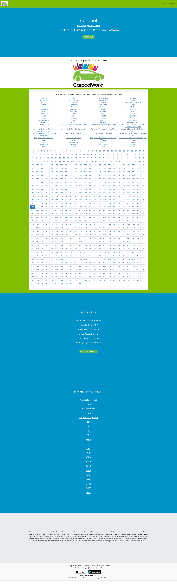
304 (128, 189)
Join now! (88, 37)
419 (104, 207)
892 (71, 277)
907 (143, 277)
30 (140, 151)
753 (95, 256)
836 (32, 270)
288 (52, 189)
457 (56, 214)
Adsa (103, 118)
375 (124, 200)
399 (124, 203)
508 (71, 221)
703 (85, 249)
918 (80, 280)
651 (66, 242)
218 (61, 179)
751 (85, 256)
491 (104, 217)
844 (71, 270)
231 (124, 179)
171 (66, 172)
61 (32, 158)
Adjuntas (103, 111)
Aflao (103, 147)
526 (42, 224)
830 (119, 266)
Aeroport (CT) (44, 125)
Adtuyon (133, 118)
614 (119, 235)
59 (139, 154)
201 (95, 175)
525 (37, 224)
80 (107, 158)
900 (109, 277)
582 (80, 231)
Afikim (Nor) (103, 144)
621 (37, 238)
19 (96, 151)
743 (47, 256)
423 (124, 207)
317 (76, 193)
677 (76, 245)
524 (32, 224)
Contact (86, 566)
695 (47, 249)
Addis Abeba (44, 100)
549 (37, 228)
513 (95, 221)
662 (119, 242)
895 (85, 277)
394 (100, 203)
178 (100, 172)
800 (90, 263)
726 (80, 252)
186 (138, 172)
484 (71, 217)
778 (100, 259)
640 (128, 238)
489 (95, 217)
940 (71, 284)
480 (52, 217)
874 (100, 273)
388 (71, 203)
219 (66, 179)
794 (61, 263)
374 (119, 200)
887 (47, 277)
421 (114, 207)
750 (80, 256)
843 (66, 270)
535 (85, 224)
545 (133, 224)
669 (37, 245)
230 (119, 179)
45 (84, 154)
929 (133, 280)
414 (80, 207)
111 (125, 161)
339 (66, 196)
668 (32, 245)
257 (133, 182)
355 (143, 196)
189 (37, 175)
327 (124, 193)
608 (90, 235)
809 (133, 263)
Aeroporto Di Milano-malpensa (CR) (103, 125)
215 (47, 179)
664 (128, 242)
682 (100, 245)
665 (133, 242)
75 (88, 158)
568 (128, 228)
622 (42, 238)
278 (119, 186)
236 (32, 182)
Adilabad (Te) (44, 109)
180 (109, 172)
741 (37, 256)
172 (71, 172)
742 (42, 256)
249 (95, 182)
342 (80, 196)
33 (36, 154)
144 (52, 168)
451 (143, 210)
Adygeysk (44, 122)
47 (92, 154)
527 (47, 224)
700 (71, 249)
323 (104, 193)
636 (109, 238)
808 (128, 263)
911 (47, 280)
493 (114, 217)
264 (52, 186)
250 (100, 182)
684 (109, 245)
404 (32, 207)
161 (133, 168)
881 (133, 273)
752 (90, 256)
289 (56, 189)
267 (66, 186)
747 (66, 256)
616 (128, 235)
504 (52, 221)
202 (100, 175)
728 (90, 252)
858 (138, 270)
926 (119, 280)
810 (138, 263)
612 (109, 235)
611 (104, 235)
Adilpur (103, 109)
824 (90, 266)
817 (56, 266)
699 (66, 249)
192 (52, 175)
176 (90, 172)
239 (47, 182)
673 (56, 245)
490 (100, 217)
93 (44, 161)
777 (95, 259)
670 (42, 245)
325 (114, 193)
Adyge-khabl (133, 120)
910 (42, 280)
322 (100, 193)
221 (76, 179)
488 (90, 217)
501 (37, 221)
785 (133, 259)
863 (47, 273)
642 (138, 238)
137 (133, 165)
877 (114, 273)
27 (128, 151)
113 (134, 161)
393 (95, 203)
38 (56, 154)
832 (128, 266)
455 (47, 214)
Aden (44, 105)
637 (114, 238)
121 (56, 165)
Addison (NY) (103, 100)
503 (47, 221)
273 (95, 186)
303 (124, 189)
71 (72, 158)
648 (52, 242)
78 (99, 158)
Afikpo (133, 144)
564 (109, 228)
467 (104, 214)
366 (80, 200)
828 (109, 266)
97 (60, 161)
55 (123, 154)
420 (109, 207)
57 (131, 154)
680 (90, 245)
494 (119, 217)
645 (37, 242)
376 (128, 200)
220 (71, 179)
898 (100, 277)
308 (32, 193)
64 (44, 158)
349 (114, 196)
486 (80, 217)
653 (76, 242)
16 (84, 151)
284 (32, 189)
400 (128, 203)
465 (95, 214)
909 (37, 280)
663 (124, 242)
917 (76, 280)
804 (109, 263)
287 (47, 189)
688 (128, 245)
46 (88, 154)
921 (95, 280)
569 (133, 228)
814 (42, 266)
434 (61, 210)
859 (143, 270)
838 (42, 270)
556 (71, 228)
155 (104, 168)
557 (76, 228)
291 (66, 189)
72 (76, 158)
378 (138, 200)
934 (42, 284)
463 (85, 214)
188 (32, 175)
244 (71, 182)
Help (69, 566)
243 (66, 182)
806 (119, 263)
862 (42, 273)
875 (104, 273)
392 (90, 203)
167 (47, 172)
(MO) (88, 488)
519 (124, 221)
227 (104, 179)
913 (56, 280)
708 (109, 249)
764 (32, 259)
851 (104, 270)
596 (32, 235)
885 (37, 277)
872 (90, 273)
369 (95, 200)
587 (104, 231)
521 (133, 221)
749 (76, 256)
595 (143, 231)
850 (100, 270)
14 (76, 151)
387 (66, 203)
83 (119, 158)
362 (61, 200)
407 (47, 207)
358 (42, 200)
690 (138, 245)
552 (52, 228)
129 (95, 165)
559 (85, 228)
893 (76, 277)
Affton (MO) (44, 144)
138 (138, 165)
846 (80, 270)
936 (52, 284)
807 (124, 263)
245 (76, 182)
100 (72, 161)
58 (135, 154)
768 (52, 259)
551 (47, 228)
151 (85, 168)
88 (139, 158)
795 (66, 263)
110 (120, 161)
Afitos (74, 147)
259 (143, 182)
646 (42, 242)
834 (138, 266)
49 (99, 154)
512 (90, 221)
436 (71, 210)
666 (138, 242)
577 (56, 231)
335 (47, 196)
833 (133, 266)
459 (66, 214)
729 (95, 252)
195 (66, 175)
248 (90, 182)
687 (124, 245)
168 (52, 172)
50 (103, 154)
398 (119, 203)
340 (71, 196)
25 (120, 151)
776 (90, 259)
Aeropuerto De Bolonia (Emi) (44, 138)
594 (138, 231)
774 (80, 259)
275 (104, 186)
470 (119, 214)
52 (111, 154)
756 (109, 256)
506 (61, 221)
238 (42, 182)
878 (119, 273)
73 (80, 158)
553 (56, 228)
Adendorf (73, 105)
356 (32, 200)
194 (61, 175)
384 (52, 203)
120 (52, 165)
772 (71, 259)
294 (80, 189)
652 (71, 242)
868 (71, 273)
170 (61, 172)
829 (114, 266)
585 (95, 231)
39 (60, 154)
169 (56, 172)
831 (124, 266)
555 (66, 228)
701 (76, 249)
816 (52, 266)
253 (114, 182)
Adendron (103, 105)
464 (90, 214)
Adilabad (133, 107)
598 (42, 235)
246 (80, 182)
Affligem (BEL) (73, 142)
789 (37, 263)
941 (76, 284)
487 (85, 217)
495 (124, 217)
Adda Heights (103, 98)
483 (66, 217)
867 (66, 273)
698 (61, 249)
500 (32, 221)
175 (85, 172)
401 (133, 203)
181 (114, 172)
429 (37, 210)
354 (138, 196)
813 (37, 266)
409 (56, 207)
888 (52, 277)
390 (80, 203)
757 (114, 256)
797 (76, 263)
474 (138, 214)
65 (48, 158)
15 (80, 151)
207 (124, 175)
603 (66, 235)
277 (114, 186)
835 (143, 266)
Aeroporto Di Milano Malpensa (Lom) (74, 125)
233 (133, 179)
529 (56, 224)
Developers (101, 566)
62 (36, 158)
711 (124, 249)
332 (32, 196)
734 (119, 252)
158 (119, 168)
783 (124, 259)
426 (138, 207)
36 (48, 154)
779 (104, 259)
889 (56, 277)
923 (104, 280)
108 (110, 161)
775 (85, 259)
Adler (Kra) (44, 114)
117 (37, 165)
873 (95, 273)
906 (138, 277)
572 (32, 231)
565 (114, 228)
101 (77, 161)
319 (85, 193)
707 (104, 249)
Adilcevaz (73, 109)
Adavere (44, 98)
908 (32, 280)
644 (32, 242)
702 (80, 249)
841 (56, 270)
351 (124, 196)
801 (95, 263)
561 (95, 228)
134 (119, 165)
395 (104, 203)
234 (138, 179)
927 (124, 280)
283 (143, 186)
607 (85, 235)
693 (37, 249)
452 (32, 214)
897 (95, 277)
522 (138, 221)
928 (128, 280)
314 (61, 193)
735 (124, 252)
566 (119, 228)
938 (61, 284)
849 (95, 270)
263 (47, 186)
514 (100, 221)
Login (173, 4)
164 (32, 172)
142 (42, 168)
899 (104, 277)
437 (76, 210)
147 (66, 168)
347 (104, 196)
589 (114, 231)
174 (80, 172)
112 (130, 161)
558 (80, 228)
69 (64, 158)
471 (124, 214)
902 (119, 277)
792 (52, 263)
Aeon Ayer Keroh (133, 122)
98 (64, 161)
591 (124, 231)
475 (143, 214)
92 (40, 161)
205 (114, 175)
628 (71, 238)
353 (133, 196)
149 (76, 168)
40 (64, 154)
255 (124, 182)
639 (124, 238)
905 (133, 277)
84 (123, 158)
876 (109, 273)
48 (96, 154)
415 (85, 207)
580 (71, 231)
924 (109, 280)
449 (133, 210)
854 (119, 270)
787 (143, 259)
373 (114, 200)
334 (42, 196)
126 (80, 165)
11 (64, 151)
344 (90, 196)
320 (90, 193)
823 (85, 266)
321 (95, 193)
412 (71, 207)
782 (119, 259)
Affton (133, 142)
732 (109, 252)
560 (90, 228)
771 (66, 259)
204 (109, 175)
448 (128, 210)
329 (133, 193)
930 (138, 280)
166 (42, 172)
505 (56, 221)
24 (116, 151)
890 (61, 277)
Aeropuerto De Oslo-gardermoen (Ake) (133, 138)
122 (61, 165)
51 (107, 154)
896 (90, 277)
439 (85, 210)
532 (71, 224)
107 (106, 161)
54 (119, 154)
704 (90, 249)
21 (104, 151)
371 (104, 200)
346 (100, 196)
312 (52, 193)
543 (124, 224)
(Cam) (88, 470)
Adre (44, 118)
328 (128, 193)
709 (114, 249)
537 (95, 224)
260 (32, 186)
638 (119, 238)
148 (71, 168)
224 (90, 179)
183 (124, 172)
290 (61, 189)
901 (114, 277)
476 (32, 217)
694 (42, 249)
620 (32, 238)
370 (100, 200)
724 (71, 252)
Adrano (103, 116)
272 (90, 186)
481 (56, 217)
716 (32, 252)
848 (90, 270)
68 (60, 158)
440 (90, 210)
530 (61, 224)
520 (128, 221)
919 (85, 280)
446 (119, 210)
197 (76, 175)
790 (42, 263)
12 (68, 151)
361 (56, 200)
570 (138, 228)
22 (108, 151)
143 (47, 168)
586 (100, 231)
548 (32, 228)
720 (52, 252)
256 (128, 182)
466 (100, 214)
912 (52, 280)
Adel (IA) (44, 102)
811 (143, 263)
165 (37, 172)
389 (76, 203)
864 (52, 273)
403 (143, 203)
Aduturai (103, 120)
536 (90, 224)
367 (85, 200)
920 (90, 280)
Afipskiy (44, 147)
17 (88, 151)
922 (100, 280)
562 (100, 228)
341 (76, 196)
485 (76, 217)
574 (42, 231)
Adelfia (103, 102)
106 (101, 161)
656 (90, 242)
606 (80, 235)
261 (37, 186)
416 (90, 207)
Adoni (103, 114)
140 (32, 168)
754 (100, 256)
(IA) (88, 426)
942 (80, 284)
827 (104, 266)
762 (138, 256)
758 (119, 256)
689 (133, 245)
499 (143, 217)
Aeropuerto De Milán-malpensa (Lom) (103, 138)
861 (37, 273)
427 (143, 207)
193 (56, 175)
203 (104, 175)
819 (66, 266)
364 (71, 200)
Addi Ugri (133, 98)
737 (133, 252)
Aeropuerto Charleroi (73, 133)
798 (80, 263)
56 (127, 154)
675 (66, 245)
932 (32, 284)
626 (61, 238)
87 (135, 158)
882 (138, 273)
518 (119, 221)
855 (124, 270)
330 (138, 193)
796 (71, 263)
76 (92, 158)
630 (80, 238)
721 (56, 252)
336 (52, 196)
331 (143, 193)
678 (80, 245)
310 (42, 193)
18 (92, 151)
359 (47, 200)
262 (42, 186)
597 (37, 235)
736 (128, 252)
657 (95, 242)
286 (42, 189)
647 (47, 242)
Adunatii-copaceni (44, 120)
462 (80, 214)
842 (61, 270)
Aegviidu (103, 122)
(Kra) (88, 439)
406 (42, 207)
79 (103, 158)
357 (37, 200)
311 (47, 193)
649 (56, 242)
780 (109, 259)
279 (124, 186)
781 (114, 259)
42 (72, 154)
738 (138, 252)
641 (133, 238)
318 (80, 193)
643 (143, 238)
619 (143, 235)
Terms (74, 566)
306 (138, 189)
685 (114, 245)
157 (114, 168)
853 (114, 270)
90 (32, 161)
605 (76, 235)
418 (100, 207)
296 (90, 189)
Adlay (133, 111)
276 (109, 186)
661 (114, 242)
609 (95, 235)
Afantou (74, 140)
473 (133, 214)
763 (143, 256)
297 (95, 189)
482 (61, 217)
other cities (102, 541)
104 (91, 161)
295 (85, 189)
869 (76, 273)
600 (52, 235)
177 (95, 172)
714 (138, 249)
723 (66, 252)
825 (95, 266)
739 (143, 252)
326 (119, 193)
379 (143, 200)
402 (138, 203)
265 (56, 186)
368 (90, 200)
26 (124, 151)
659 (104, 242)
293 (76, 189)
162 (138, 168)
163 (143, 168)
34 (40, 154)
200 (90, 175)
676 (71, 245)
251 (104, 182)
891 (66, 277)
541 (114, 224)
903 (124, 277)
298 (100, 189)
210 (138, 175)
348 (109, 196)
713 (133, 249)
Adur (73, 120)
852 (109, 270)
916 (71, 280)
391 (85, 203)
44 (80, 154)
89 (143, 158)
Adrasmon (133, 116)
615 (124, 235)
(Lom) (88, 448)
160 (128, 168)
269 (76, 186)
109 (115, 161)
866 (61, 273)
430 (42, 210)
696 (52, 249)
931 (143, 280)
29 (136, 151)
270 (80, 186)
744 (52, 256)
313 (56, 193)
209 (133, 175)
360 (52, 200)
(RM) (88, 457)
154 (100, 168)
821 (76, 266)
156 (109, 168)
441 (95, 210)
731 (104, 252)
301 (114, 189)
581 (76, 231)
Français (85, 568)
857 (133, 270)
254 (119, 182)
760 (128, 256)
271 (85, 186)
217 (56, 179)
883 (143, 273)
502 (42, 221)
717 (37, 252)
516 (109, 221)
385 (56, 203)
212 (32, 179)
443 (104, 210)
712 (128, 249)
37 (52, 154)
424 (128, 207)
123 (66, 165)
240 (52, 182)
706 (100, 249)
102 (82, 161)
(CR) (88, 452)
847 (85, 270)
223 (85, 179)
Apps (108, 566)
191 (47, 175)
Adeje (133, 100)
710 (119, 249)
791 (47, 263)
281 (133, 186)
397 (114, 203)
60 (143, 154)
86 (131, 158)
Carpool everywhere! (88, 417)
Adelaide (74, 102)
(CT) (88, 444)
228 (109, 179)
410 (61, 207)
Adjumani (73, 111)
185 (133, 172)
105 (96, 161)
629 (76, 238)
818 (61, 266)
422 (119, 207)
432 (52, 210)
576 (52, 231)
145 (56, 168)
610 (100, 235)
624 (52, 238)
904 (128, 277)
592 (128, 231)
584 (90, 231)
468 (109, 214)
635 (104, 238)
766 (42, 259)
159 (124, 168)
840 (52, 270)
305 (133, 189)
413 (76, 207)
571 (143, 228)
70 (68, 158)
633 (95, 238)
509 (76, 221)
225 (95, 179)
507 (66, 221)
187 (143, 172)
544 (128, 224)
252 (109, 182)
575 (47, 231)
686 (119, 245)
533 (76, 224)
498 (138, 217)
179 (104, 172)
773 (76, 259)
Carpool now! (88, 408)
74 (84, 158)
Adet (133, 105)
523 (143, 221)
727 (85, 252)
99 (68, 161)
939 (66, 284)
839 (47, 270)
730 (100, 252)
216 (52, 179)
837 (37, 270)
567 (124, 228)
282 (138, 186)
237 (37, 182)
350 (119, 196)
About (80, 566)
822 (80, 266)
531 (66, 224)
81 (111, 158)
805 (114, 263)
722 (61, 252)
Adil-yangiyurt (103, 107)
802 (100, 263)
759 (124, 256)
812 (32, 266)
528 (52, 224)
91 (36, 161)
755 (104, 256)
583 (85, 231)
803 (104, 263)
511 (85, 221)
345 (95, 196)
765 (37, 259)
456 (52, 214)
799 (85, 263)
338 (61, 196)
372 (109, 200)
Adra (44, 116)
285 (37, 189)
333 (37, 196)
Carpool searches (88, 399)
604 (71, 235)
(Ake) (88, 479)
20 (100, 151)
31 (144, 151)
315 (66, 193)
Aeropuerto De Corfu (73, 138)
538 (100, 224)
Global (88, 404)
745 (56, 256)
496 (128, 217)
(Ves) (88, 466)
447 (124, 210)
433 (56, 210)
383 (47, 203)
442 (100, 210)
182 (119, 172)
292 (71, 189)
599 (47, 235)
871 (85, 273)
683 (104, 245)
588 (109, 231)
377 (133, 200)
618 (138, 235)
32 (32, 154)
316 (71, 193)
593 (133, 231)
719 (47, 252)
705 (95, 249)
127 (85, 165)
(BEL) (88, 483)
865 (56, 273)
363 (66, 200)
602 (61, 235)
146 (61, 168)
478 (42, 217)
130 (100, 165)
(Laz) (88, 461)
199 (85, 175)
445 (114, 210)
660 (109, 242)
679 (85, 245)
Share (93, 566)
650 (61, 242)
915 (66, 280)
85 (127, 158)
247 (85, 182)
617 (133, 235)
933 (37, 284)
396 (109, 203)
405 (37, 207)
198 (80, 175)
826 (100, 266)
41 (68, 154)
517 (114, 221)
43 (76, 154)
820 (71, 266)
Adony (133, 114)
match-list (137, 541)
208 (128, 175)
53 (115, 154)
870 (80, 273)
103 (86, 161)
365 (76, 200)
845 (76, 270)
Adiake (44, 107)
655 (85, 242)
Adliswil (73, 114)
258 (138, 182)
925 (114, 280)
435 (66, 210)
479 (47, 217)
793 (56, 263)
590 (119, 231)
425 (133, 207)
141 (37, 168)
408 (52, 207)
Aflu (133, 147)
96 (56, 161)
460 (71, 214)
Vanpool (88, 413)
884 (32, 277)
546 (138, 224)
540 (109, 224)
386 (61, 203)
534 (80, 224)
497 (133, 217)
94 (48, 161)
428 (32, 210)
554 (61, 228)
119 (47, 165)
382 (42, 203)
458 (61, 214)
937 (56, 284)
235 (143, 179)
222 (80, 179)
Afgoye (73, 144)
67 (56, 158)
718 (42, 252)
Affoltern (103, 142)
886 (42, 277)
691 (143, 245)
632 (90, 238)
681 (95, 245)
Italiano (92, 568)
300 (109, 189)
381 (37, 203)
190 (42, 175)
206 (119, 175)
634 (100, 238)
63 (40, 158)
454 (42, 214)
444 (109, 210)
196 (71, 175)
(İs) (88, 430)
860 (32, 273)
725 (76, 252)
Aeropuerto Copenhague (103, 133)
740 (32, 256)
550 (42, 228)
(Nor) (88, 492)
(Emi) (88, 474)
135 (124, 165)
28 (132, 151)
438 (80, 210)
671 (47, 245)
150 (80, 168)
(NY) (89, 421)
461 (76, 214)
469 (114, 214)
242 (61, 182)
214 (42, 179)
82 (115, 158)
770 (61, 259)
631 (85, 238)
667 (143, 242)
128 (90, 165)
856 (128, 270)
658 (100, 242)
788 (32, 263)
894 (80, 277)
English (77, 568)
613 (114, 235)
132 (109, 165)
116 (32, 165)
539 (104, 224)
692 (32, 249)
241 (56, 182)
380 (32, 203)
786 (138, 259)
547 (143, 224)
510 (80, 221)
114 (139, 161)
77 (96, 158)
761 (133, 256)
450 (138, 210)
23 (112, 151)
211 (143, 175)
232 (128, 179)
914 (61, 280)
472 (128, 214)
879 (124, 273)
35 (44, 154)
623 (47, 238)
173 (76, 172)
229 (114, 179)
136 (128, 165)
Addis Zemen (73, 100)
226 (100, 179)
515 (104, 221)
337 (56, 196)
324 (109, 193)
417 (95, 207)
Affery (44, 142)
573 (37, 231)
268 (71, 186)
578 (61, 231)
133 (114, 165)
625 (56, 238)
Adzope (73, 122)
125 (76, 165)
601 (56, 235)
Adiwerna (133, 109)
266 (61, 186)
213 (37, 179)
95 (52, 161)
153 (95, 168)
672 (52, 245)
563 (104, 228)
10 (60, 151)
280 (128, 186)
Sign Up (167, 4)
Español (99, 568)
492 (109, 217)
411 (66, 207)
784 (128, 259)
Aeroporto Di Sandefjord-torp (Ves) (73, 129)
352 (128, 196)
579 (66, 231)
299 (104, 189)
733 (114, 252)
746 (61, 256)
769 (56, 259)
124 (71, 165)
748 (71, 256)
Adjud (44, 111)
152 (90, 168)
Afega (133, 140)
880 (128, 273)
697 (56, 249)
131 (104, 165)
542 (119, 224)
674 (61, 245)
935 (47, 284)
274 (100, 186)
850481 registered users (88, 25)
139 (143, 165)
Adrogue (74, 118)
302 (119, 189)
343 (85, 196)
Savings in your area (88, 352)
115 (144, 161)
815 (47, 266)
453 (37, 214)
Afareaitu (103, 140)
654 (80, 242)
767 (47, 259)
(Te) (88, 435)
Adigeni (73, 107)
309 (37, 193)
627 (66, 238)
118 (42, 165)
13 (72, 151)
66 (52, 158)
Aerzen (44, 140)
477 (37, 217)
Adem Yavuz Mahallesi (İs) (133, 102)
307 (143, 189)
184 (128, 172)
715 (143, 249)
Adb (73, 98)
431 (47, 210)
